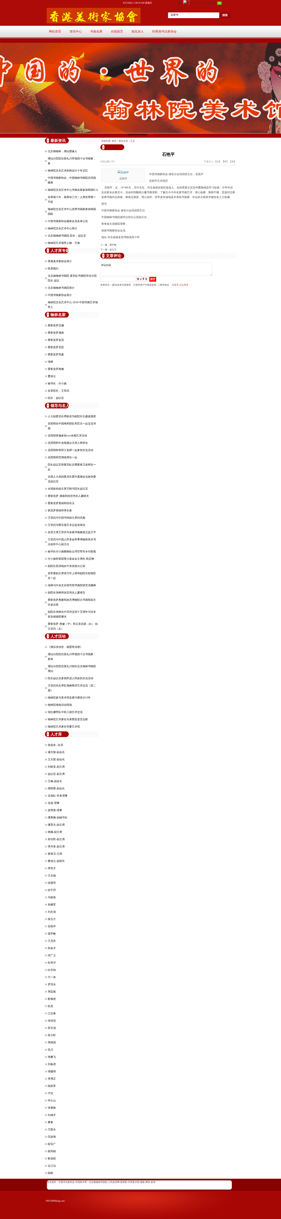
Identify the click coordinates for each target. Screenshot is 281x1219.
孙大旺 (52, 1035)
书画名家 (96, 31)
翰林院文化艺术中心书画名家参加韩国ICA (73, 189)
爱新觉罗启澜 (56, 325)
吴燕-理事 (53, 803)
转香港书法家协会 (164, 31)
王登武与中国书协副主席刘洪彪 (66, 517)
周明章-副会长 (56, 788)
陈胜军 (52, 1086)
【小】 (217, 161)
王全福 (52, 875)
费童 (50, 1122)
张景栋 (52, 1107)
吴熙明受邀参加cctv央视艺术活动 (67, 435)
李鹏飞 (52, 1057)
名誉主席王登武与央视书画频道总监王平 (72, 532)
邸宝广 (52, 1144)
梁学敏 (52, 933)
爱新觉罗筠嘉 (56, 354)
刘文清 (52, 911)
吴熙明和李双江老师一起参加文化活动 (70, 450)
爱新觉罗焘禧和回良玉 (61, 503)
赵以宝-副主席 (56, 774)
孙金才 (52, 948)
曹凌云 (52, 376)
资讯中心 (76, 31)
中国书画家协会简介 (60, 295)
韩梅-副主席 (55, 832)
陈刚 (50, 1173)
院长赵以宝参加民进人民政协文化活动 (70, 678)
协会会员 (123, 141)
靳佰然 (52, 1158)
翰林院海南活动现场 (60, 704)
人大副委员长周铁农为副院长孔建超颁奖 (72, 416)
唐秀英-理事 (55, 810)
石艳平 (52, 926)
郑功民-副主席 (56, 839)
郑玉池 (52, 1028)
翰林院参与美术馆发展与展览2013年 (69, 697)
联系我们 (53, 268)
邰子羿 (52, 890)
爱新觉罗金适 (56, 340)
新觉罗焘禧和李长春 (60, 510)
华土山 (52, 1100)
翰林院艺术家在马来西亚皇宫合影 (68, 719)
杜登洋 (52, 962)
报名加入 (138, 31)
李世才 (52, 868)
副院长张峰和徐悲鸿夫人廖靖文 (66, 592)
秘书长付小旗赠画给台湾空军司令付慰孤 (72, 551)
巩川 (50, 1049)
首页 (114, 141)
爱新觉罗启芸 (56, 347)
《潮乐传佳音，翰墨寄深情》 (65, 647)
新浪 (153, 1182)
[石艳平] (123, 172)
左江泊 (52, 1165)
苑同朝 (52, 1151)
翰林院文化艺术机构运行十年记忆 (68, 170)
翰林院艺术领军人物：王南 (64, 243)
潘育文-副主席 (56, 824)
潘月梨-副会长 (56, 752)
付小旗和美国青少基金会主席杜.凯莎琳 (71, 558)
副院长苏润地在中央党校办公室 (66, 566)
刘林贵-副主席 (56, 766)
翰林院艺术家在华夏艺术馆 (64, 726)
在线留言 (117, 31)
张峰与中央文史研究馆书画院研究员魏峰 (72, 585)
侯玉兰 (52, 919)
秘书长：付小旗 (57, 383)
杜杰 (50, 1006)
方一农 (52, 977)
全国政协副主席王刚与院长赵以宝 (68, 488)
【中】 (225, 161)
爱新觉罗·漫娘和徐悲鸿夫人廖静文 (68, 496)
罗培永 (52, 984)
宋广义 (52, 955)
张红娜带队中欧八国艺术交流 (65, 712)
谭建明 (52, 1071)
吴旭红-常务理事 (57, 795)
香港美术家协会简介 (60, 261)
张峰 (50, 361)
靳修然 (52, 999)
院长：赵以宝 (56, 398)
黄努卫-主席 (55, 853)
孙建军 (52, 904)
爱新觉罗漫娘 (56, 332)
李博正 (52, 1078)
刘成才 (52, 1115)
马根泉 (52, 897)
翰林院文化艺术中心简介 (62, 228)
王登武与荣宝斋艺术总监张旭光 (66, 525)
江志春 (52, 1013)
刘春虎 (52, 1064)
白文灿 (52, 969)
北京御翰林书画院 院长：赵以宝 (67, 235)
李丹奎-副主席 (56, 846)
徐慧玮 (52, 882)
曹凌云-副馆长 (56, 861)
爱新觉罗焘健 (56, 369)
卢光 (50, 1093)
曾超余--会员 (55, 745)
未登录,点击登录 (180, 285)
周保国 (52, 1042)
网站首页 (55, 31)
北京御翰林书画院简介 (61, 287)
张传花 (52, 1020)
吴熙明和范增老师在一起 (62, 457)
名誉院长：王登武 (58, 390)
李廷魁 (52, 991)
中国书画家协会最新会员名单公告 (68, 221)
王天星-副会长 (56, 759)
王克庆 (52, 940)
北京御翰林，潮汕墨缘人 (62, 151)
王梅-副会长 (55, 781)
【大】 (232, 161)
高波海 (52, 1136)
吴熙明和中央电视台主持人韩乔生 (68, 442)
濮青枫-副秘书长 (57, 817)
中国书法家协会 (66, 1182)
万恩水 (52, 1129)
